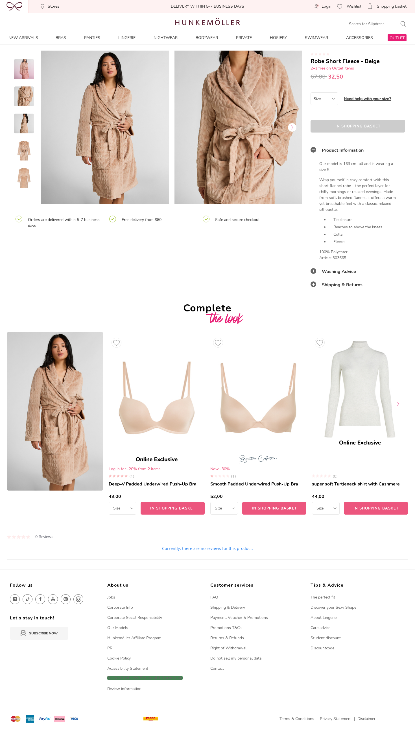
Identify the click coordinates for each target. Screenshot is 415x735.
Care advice (320, 627)
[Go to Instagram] (15, 599)
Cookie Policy (119, 658)
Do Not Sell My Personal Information (145, 678)
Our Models (117, 627)
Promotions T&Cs (226, 627)
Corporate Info (120, 607)
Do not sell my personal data (235, 658)
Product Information (343, 150)
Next (292, 127)
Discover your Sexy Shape (333, 607)
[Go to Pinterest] (66, 599)
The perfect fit (323, 597)
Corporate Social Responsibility (134, 617)
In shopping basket (358, 126)
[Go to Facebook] (40, 599)
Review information (124, 688)
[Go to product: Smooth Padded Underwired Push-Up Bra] (258, 423)
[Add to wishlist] (116, 343)
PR (109, 648)
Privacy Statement (336, 718)
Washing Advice (339, 271)
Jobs (111, 597)
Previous (51, 127)
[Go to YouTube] (53, 599)
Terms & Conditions (296, 718)
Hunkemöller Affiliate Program (134, 638)
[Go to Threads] (78, 599)
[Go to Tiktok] (27, 599)
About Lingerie (324, 617)
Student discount (326, 638)
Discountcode (322, 648)
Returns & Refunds (227, 638)
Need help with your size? (367, 98)
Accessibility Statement (127, 668)
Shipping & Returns (342, 285)
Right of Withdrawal (228, 648)
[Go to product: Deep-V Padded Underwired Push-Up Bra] (156, 423)
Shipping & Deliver (226, 607)
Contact (217, 668)
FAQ (214, 597)
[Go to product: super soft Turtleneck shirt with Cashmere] (360, 423)
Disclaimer (366, 718)
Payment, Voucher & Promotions (239, 617)
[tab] (358, 150)
